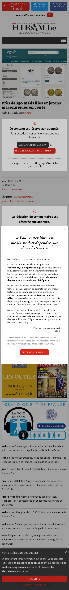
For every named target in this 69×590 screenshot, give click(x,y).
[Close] (64, 229)
